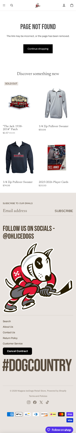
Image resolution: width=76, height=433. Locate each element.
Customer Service (13, 343)
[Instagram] (29, 402)
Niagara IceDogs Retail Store (31, 391)
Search (7, 321)
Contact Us (9, 332)
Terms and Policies (38, 396)
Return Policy (10, 338)
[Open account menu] (64, 5)
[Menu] (4, 5)
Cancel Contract (17, 351)
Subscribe (64, 211)
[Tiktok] (47, 402)
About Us (8, 327)
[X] (41, 402)
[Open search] (12, 5)
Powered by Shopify (56, 391)
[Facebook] (35, 402)
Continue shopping (38, 48)
